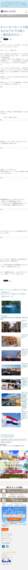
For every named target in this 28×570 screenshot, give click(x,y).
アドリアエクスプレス (7, 435)
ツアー (24, 439)
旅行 (3, 442)
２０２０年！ (23, 337)
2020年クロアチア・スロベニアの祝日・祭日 (24, 416)
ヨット (10, 439)
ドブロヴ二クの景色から (24, 366)
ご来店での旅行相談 (7, 535)
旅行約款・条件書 (7, 538)
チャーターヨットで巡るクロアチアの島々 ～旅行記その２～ (14, 30)
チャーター (17, 439)
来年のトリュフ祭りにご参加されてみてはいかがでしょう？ (24, 383)
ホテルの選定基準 (7, 533)
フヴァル (8, 442)
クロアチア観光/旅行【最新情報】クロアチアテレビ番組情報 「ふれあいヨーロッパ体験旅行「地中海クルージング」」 (24, 402)
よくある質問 (6, 537)
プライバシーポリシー (8, 540)
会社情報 (5, 529)
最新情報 (5, 531)
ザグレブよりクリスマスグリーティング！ (24, 353)
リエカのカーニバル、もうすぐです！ (24, 326)
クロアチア (4, 439)
